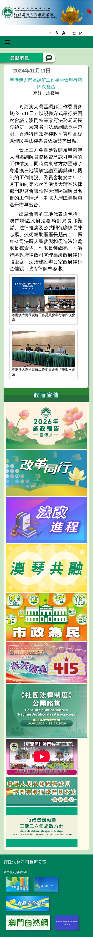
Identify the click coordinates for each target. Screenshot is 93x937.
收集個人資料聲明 (15, 872)
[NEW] (46, 617)
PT (81, 33)
